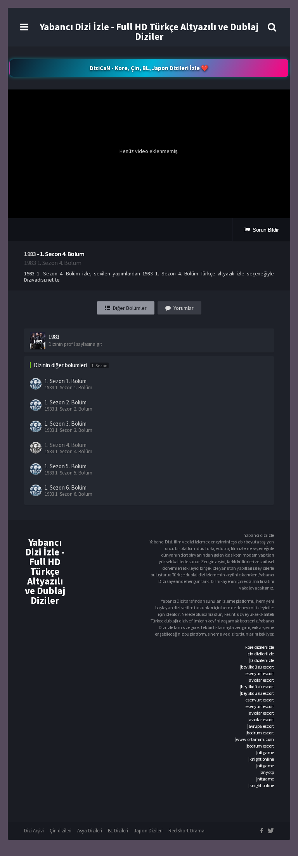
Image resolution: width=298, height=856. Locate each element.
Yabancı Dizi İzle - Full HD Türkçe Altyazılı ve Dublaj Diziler (149, 32)
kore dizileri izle (259, 647)
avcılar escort (261, 680)
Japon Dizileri (148, 830)
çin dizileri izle (261, 654)
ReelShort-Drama (186, 830)
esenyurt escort (259, 673)
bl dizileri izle (262, 660)
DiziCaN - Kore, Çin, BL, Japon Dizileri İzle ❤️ (149, 68)
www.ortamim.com (255, 739)
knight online (261, 759)
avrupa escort (261, 726)
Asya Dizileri (89, 830)
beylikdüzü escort (257, 667)
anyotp (267, 772)
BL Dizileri (118, 830)
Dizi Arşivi (34, 830)
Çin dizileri (60, 830)
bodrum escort (260, 733)
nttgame (265, 752)
